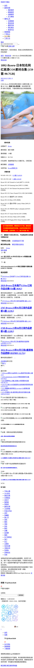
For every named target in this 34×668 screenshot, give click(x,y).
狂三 (5, 541)
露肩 (5, 535)
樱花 (5, 522)
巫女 (5, 526)
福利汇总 (7, 19)
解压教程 (4, 665)
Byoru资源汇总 (12, 168)
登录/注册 (11, 46)
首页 (5, 5)
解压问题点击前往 (18, 244)
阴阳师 (6, 504)
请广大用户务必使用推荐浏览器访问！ (9, 467)
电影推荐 (11, 10)
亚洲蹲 (6, 533)
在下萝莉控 (8, 537)
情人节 (6, 517)
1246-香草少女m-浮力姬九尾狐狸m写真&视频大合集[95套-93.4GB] (16, 479)
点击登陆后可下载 (18, 241)
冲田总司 (7, 548)
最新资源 (7, 8)
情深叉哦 (7, 495)
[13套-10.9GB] (16, 179)
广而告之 (7, 34)
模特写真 (11, 25)
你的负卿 (7, 546)
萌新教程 (7, 32)
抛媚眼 (6, 515)
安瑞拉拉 (7, 552)
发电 (2, 250)
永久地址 (7, 644)
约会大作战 (8, 511)
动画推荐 (11, 14)
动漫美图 (11, 21)
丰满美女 (7, 498)
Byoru (10, 146)
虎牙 (5, 513)
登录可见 (11, 29)
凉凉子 (6, 500)
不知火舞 (7, 491)
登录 (2, 42)
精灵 (5, 528)
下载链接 (7, 648)
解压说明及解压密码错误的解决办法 (9, 446)
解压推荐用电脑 (12, 665)
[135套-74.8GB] (17, 175)
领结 (5, 524)
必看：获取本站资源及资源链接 (8, 436)
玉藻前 (6, 544)
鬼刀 (5, 539)
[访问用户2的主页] (3, 363)
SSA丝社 (7, 493)
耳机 (5, 519)
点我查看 (11, 164)
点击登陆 (4, 361)
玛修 (5, 554)
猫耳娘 (6, 502)
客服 (5, 250)
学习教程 (11, 16)
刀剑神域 (7, 508)
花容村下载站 (5, 2)
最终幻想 (7, 506)
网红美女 (11, 27)
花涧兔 (6, 550)
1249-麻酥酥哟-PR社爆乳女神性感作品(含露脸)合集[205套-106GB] (15, 457)
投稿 (5, 635)
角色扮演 (11, 23)
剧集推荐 (11, 12)
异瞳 (5, 530)
